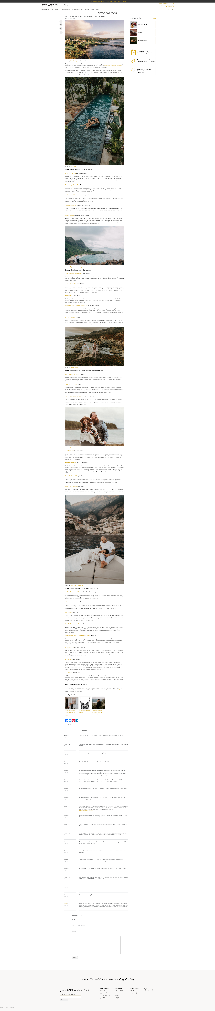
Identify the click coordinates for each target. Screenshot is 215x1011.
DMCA (101, 994)
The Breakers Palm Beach (72, 374)
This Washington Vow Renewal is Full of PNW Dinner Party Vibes (97, 712)
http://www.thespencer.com (86, 810)
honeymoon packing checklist (115, 690)
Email (78, 925)
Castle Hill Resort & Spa (71, 486)
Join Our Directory (119, 999)
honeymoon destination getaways (113, 65)
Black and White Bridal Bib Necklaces (85, 711)
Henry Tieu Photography (76, 585)
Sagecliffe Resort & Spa (71, 476)
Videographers (119, 992)
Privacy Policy (103, 992)
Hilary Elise (73, 166)
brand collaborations (167, 5)
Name (74, 919)
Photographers (119, 990)
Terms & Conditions (105, 995)
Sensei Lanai (68, 295)
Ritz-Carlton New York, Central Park (75, 396)
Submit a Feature (134, 994)
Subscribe (63, 1000)
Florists (117, 997)
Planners (117, 994)
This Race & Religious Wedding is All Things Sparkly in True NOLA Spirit (70, 713)
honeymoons (69, 724)
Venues (117, 995)
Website (74, 931)
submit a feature (169, 6)
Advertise (102, 997)
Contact (102, 999)
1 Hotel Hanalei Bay (70, 284)
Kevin (65, 903)
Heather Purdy (74, 367)
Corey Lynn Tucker (75, 448)
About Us (102, 990)
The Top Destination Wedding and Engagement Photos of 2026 (107, 1)
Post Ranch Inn (69, 451)
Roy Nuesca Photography (76, 267)
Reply (65, 737)
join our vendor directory (166, 3)
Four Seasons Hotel (70, 462)
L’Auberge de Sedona (71, 384)
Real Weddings (133, 992)
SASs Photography (75, 61)
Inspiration (132, 990)
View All (154, 18)
